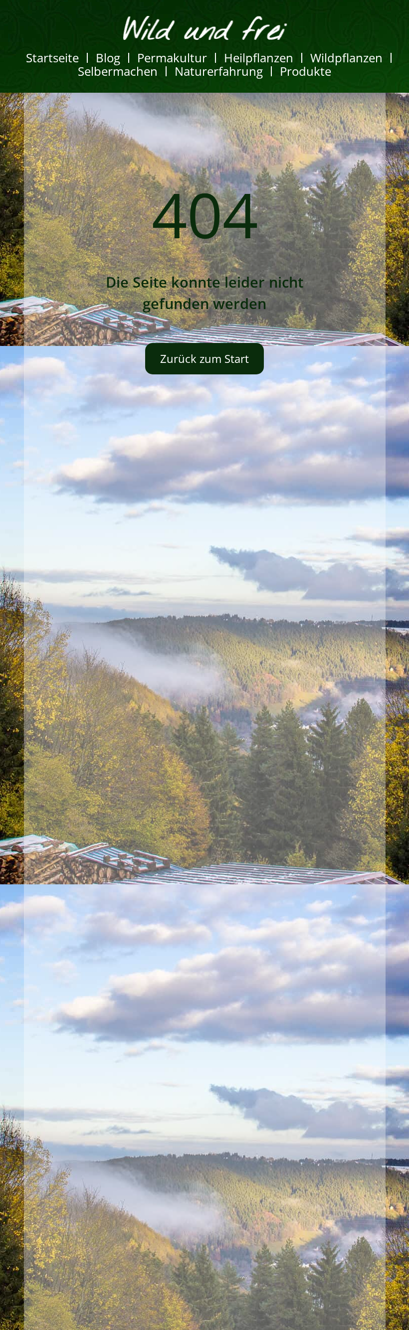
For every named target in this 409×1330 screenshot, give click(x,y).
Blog (108, 57)
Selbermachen (118, 71)
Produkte (305, 71)
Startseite (52, 57)
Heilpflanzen (258, 57)
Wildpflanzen (346, 57)
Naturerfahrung (219, 71)
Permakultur (172, 57)
